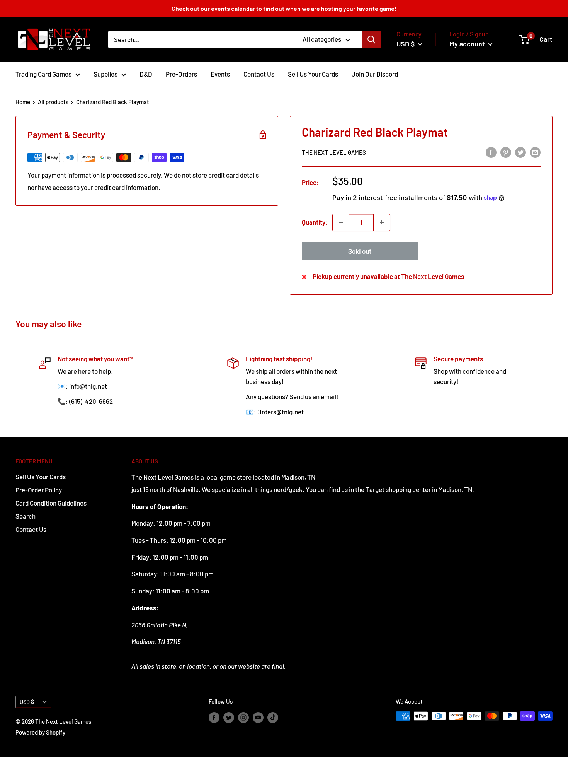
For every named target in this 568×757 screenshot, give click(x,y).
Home (22, 101)
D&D (145, 74)
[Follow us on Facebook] (214, 717)
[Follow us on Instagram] (243, 717)
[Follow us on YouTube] (258, 717)
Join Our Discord (375, 74)
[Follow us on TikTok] (272, 717)
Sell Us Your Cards (313, 74)
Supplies (105, 74)
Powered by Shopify (40, 732)
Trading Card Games (43, 74)
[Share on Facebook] (491, 151)
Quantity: (315, 222)
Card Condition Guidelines (51, 503)
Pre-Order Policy (38, 490)
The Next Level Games (334, 152)
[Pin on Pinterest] (505, 151)
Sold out (359, 251)
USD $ (27, 702)
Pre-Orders (181, 74)
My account (467, 43)
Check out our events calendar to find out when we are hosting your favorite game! (284, 8)
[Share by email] (535, 151)
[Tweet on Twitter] (520, 151)
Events (220, 74)
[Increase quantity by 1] (382, 222)
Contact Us (258, 74)
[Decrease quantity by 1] (341, 222)
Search (25, 516)
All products (53, 101)
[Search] (371, 39)
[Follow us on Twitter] (228, 717)
